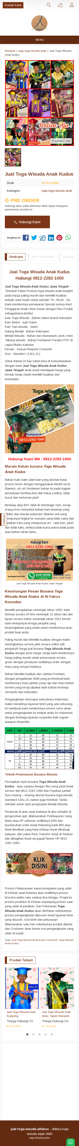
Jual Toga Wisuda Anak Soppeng (21, 1014)
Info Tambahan (43, 256)
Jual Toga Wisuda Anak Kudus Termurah (35, 940)
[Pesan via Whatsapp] (60, 5)
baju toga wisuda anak (57, 190)
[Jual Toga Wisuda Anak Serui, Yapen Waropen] (57, 987)
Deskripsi (16, 256)
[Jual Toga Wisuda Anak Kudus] (39, 863)
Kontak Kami (13, 5)
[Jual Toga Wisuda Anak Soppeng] (22, 987)
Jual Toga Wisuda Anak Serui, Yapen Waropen (56, 1014)
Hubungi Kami (29, 222)
